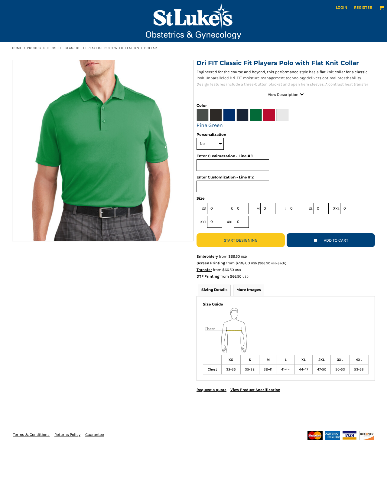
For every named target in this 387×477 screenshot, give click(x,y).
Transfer (204, 269)
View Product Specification (255, 389)
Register (363, 7)
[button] (381, 7)
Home (17, 48)
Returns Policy (67, 434)
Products (36, 48)
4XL (230, 222)
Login (341, 7)
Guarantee (94, 434)
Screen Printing (211, 263)
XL (311, 208)
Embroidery (207, 256)
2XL (336, 208)
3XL (203, 222)
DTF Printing (208, 276)
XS (204, 208)
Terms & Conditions (31, 434)
